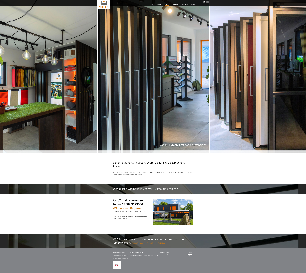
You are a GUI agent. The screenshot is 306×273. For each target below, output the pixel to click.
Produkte (159, 4)
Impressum (190, 254)
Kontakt (193, 4)
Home (151, 4)
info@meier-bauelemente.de (122, 258)
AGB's (189, 255)
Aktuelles (175, 4)
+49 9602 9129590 (157, 243)
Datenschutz (190, 252)
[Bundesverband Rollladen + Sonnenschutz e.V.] (117, 265)
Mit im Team (184, 4)
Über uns (167, 4)
